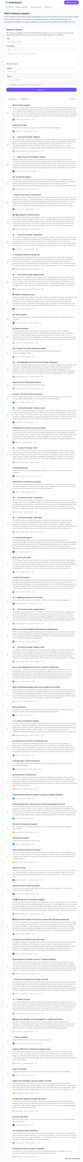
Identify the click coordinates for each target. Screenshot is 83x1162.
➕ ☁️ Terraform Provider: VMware (26, 137)
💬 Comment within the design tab (25, 255)
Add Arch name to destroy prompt (26, 886)
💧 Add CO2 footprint (21, 577)
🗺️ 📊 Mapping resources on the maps (27, 597)
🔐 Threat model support (22, 538)
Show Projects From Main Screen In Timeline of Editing (34, 959)
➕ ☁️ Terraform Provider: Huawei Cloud (28, 609)
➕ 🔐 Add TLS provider (21, 557)
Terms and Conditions (34, 84)
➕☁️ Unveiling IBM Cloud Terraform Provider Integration (34, 362)
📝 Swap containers (20, 1037)
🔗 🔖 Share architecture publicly (25, 721)
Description (10, 46)
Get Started (9, 7)
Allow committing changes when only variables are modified (36, 687)
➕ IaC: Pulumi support (21, 105)
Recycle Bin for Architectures (24, 775)
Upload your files (19, 868)
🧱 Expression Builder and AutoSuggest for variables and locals (37, 1019)
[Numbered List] (22, 49)
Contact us (48, 7)
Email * (9, 76)
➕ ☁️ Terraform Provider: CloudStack (27, 498)
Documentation (35, 7)
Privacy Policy (21, 84)
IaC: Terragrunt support (21, 177)
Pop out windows (19, 707)
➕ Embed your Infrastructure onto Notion (29, 428)
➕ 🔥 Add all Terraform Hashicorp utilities (29, 348)
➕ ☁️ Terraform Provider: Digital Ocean (28, 275)
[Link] (14, 49)
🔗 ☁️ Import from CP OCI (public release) (28, 157)
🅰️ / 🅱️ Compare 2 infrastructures (26, 215)
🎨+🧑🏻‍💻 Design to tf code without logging (28, 899)
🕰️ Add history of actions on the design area (30, 741)
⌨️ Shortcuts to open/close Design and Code (30, 979)
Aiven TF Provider (19, 1069)
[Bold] (8, 49)
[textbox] (41, 56)
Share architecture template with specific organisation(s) (35, 629)
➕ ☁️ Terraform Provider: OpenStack (27, 235)
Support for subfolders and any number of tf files (32, 1081)
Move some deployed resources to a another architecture (35, 667)
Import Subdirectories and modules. (26, 850)
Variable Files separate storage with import (29, 1099)
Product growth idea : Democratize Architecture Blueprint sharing (38, 804)
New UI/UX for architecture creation (26, 482)
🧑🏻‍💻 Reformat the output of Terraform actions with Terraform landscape (40, 919)
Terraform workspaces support (24, 824)
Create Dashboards (20, 468)
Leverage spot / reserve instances (26, 761)
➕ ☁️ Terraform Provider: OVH (24, 448)
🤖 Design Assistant (20, 328)
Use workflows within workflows (25, 1131)
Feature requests (22, 7)
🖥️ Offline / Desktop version (23, 295)
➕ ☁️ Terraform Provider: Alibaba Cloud (28, 647)
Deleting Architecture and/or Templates (28, 1149)
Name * (9, 68)
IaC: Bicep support (19, 315)
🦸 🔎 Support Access (21, 999)
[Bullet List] (19, 49)
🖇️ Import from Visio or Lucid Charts (26, 195)
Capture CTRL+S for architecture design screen (31, 1049)
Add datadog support (20, 838)
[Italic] (11, 49)
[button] (12, 99)
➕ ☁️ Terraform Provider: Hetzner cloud (28, 408)
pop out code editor (20, 1117)
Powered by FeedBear (73, 1158)
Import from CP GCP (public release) (26, 382)
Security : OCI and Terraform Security (27, 394)
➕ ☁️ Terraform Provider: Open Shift (27, 518)
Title (8, 38)
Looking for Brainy (19, 125)
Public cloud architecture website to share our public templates (37, 795)
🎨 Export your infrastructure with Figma (28, 939)
